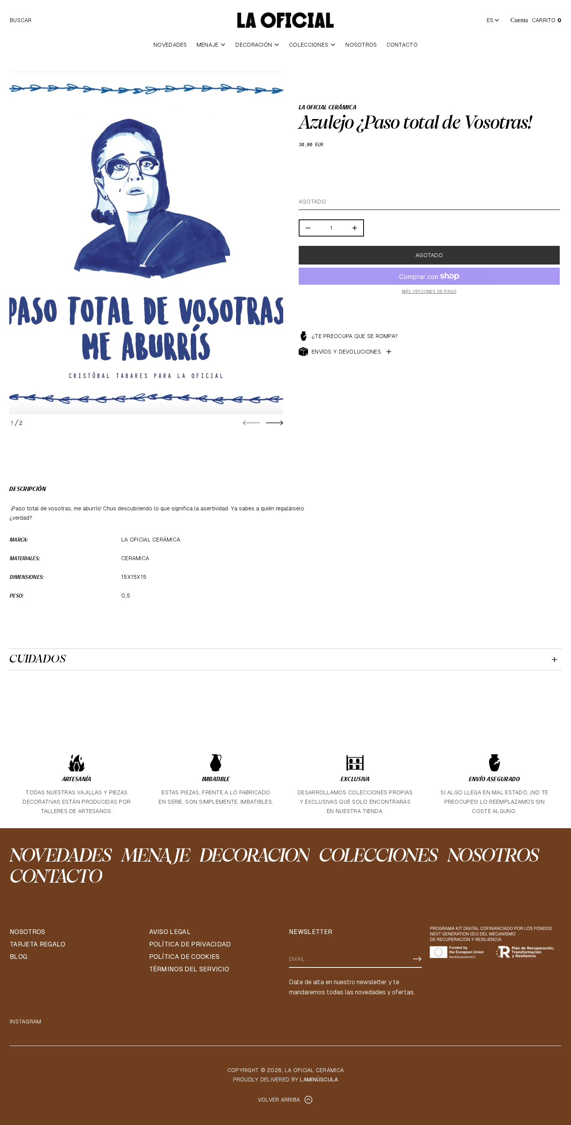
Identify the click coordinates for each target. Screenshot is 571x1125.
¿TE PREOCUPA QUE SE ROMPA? (355, 336)
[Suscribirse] (417, 959)
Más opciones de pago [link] (429, 291)
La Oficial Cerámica (327, 108)
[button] (21, 20)
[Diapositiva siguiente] (274, 422)
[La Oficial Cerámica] (285, 20)
